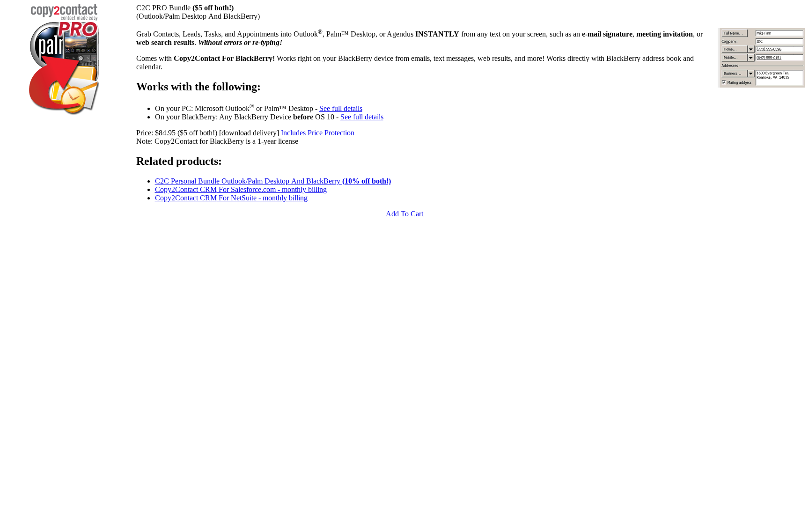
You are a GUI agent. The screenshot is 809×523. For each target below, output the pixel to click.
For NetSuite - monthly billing (231, 198)
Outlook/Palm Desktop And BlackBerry (273, 181)
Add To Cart (404, 214)
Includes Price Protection (317, 133)
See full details (340, 108)
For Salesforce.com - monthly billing (241, 189)
